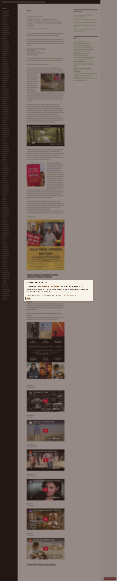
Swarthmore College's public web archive (49, 286)
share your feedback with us (68, 295)
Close (28, 298)
